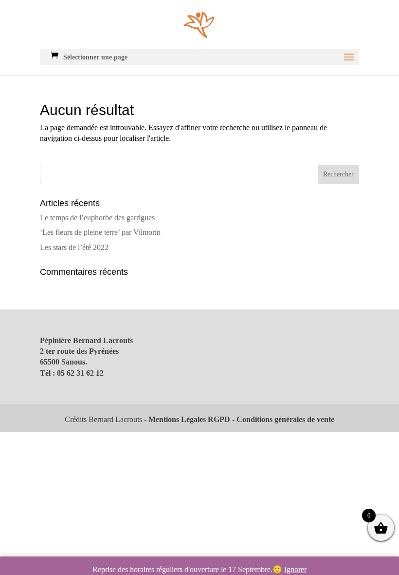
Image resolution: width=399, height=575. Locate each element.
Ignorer (295, 569)
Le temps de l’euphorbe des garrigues (97, 217)
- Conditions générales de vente (282, 419)
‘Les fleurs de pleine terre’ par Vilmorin (100, 232)
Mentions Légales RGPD (189, 419)
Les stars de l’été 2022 (74, 247)
